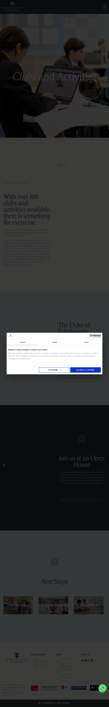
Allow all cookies (85, 370)
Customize (53, 370)
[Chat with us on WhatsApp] (102, 688)
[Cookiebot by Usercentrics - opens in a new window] (91, 335)
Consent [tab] (22, 342)
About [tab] (86, 342)
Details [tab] (54, 342)
